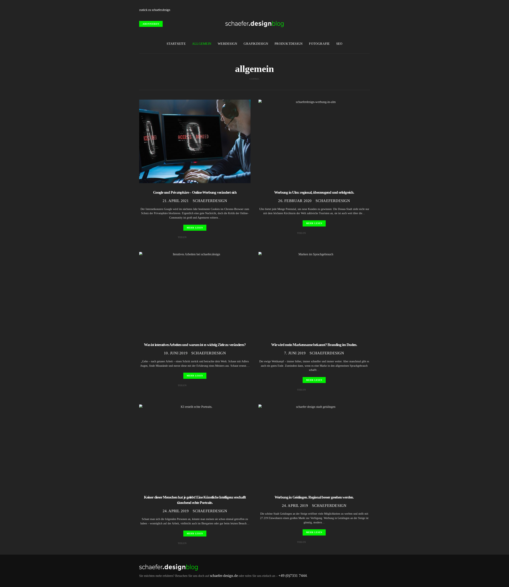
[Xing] (364, 10)
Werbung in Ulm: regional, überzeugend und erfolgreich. (314, 192)
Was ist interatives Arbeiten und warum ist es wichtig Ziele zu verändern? (195, 345)
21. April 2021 (176, 201)
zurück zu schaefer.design (154, 10)
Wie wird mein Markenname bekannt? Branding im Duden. (314, 345)
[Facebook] (350, 10)
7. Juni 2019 (295, 353)
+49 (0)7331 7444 (292, 575)
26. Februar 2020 (295, 201)
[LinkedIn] (368, 10)
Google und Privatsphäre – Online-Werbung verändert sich (195, 192)
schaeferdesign (210, 201)
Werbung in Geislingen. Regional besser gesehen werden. (314, 497)
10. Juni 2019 (175, 353)
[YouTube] (359, 10)
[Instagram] (355, 10)
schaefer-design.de (224, 575)
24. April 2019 (176, 511)
